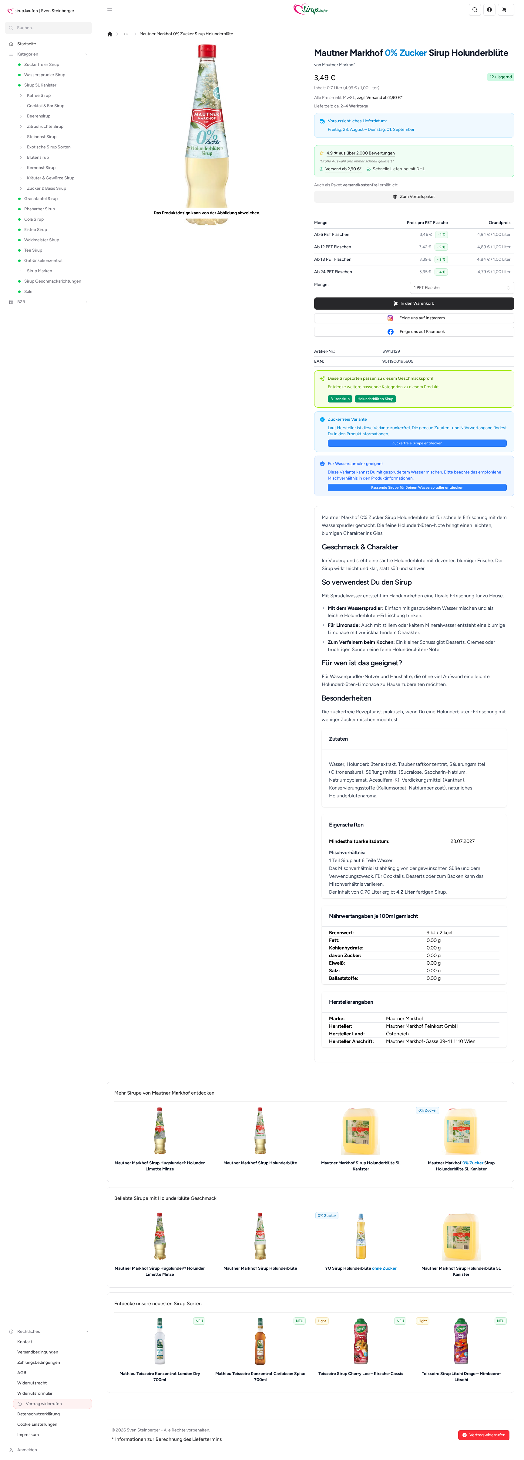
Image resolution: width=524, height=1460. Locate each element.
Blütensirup (340, 399)
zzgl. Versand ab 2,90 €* (380, 97)
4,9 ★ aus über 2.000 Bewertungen (361, 153)
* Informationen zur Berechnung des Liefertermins (167, 1439)
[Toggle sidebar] (110, 10)
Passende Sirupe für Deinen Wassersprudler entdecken (417, 487)
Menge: (321, 284)
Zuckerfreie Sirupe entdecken (417, 443)
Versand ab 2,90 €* (343, 168)
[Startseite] (110, 34)
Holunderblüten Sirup (375, 399)
